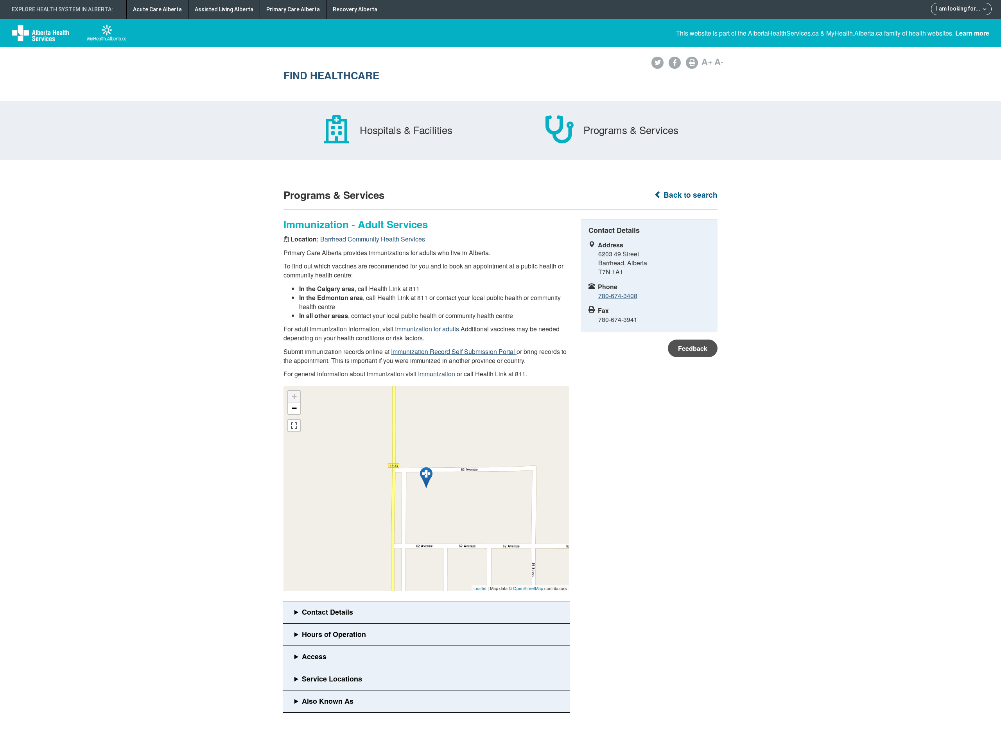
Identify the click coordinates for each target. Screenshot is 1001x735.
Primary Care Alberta (293, 9)
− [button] (294, 408)
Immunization (436, 373)
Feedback (692, 348)
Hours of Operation (334, 634)
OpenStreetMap (528, 588)
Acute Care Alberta (157, 9)
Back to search (690, 195)
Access (314, 656)
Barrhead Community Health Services (372, 238)
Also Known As (327, 701)
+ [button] (294, 396)
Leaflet (480, 588)
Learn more (972, 33)
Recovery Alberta (355, 9)
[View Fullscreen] (294, 425)
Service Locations (332, 679)
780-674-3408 (617, 295)
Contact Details (327, 612)
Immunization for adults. (428, 328)
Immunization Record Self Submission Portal (454, 351)
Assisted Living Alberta (224, 9)
